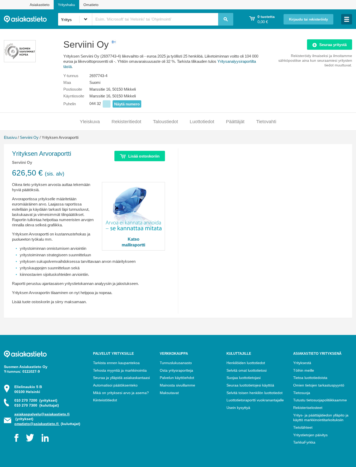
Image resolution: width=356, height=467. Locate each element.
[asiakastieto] (31, 19)
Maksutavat (169, 393)
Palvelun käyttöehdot (177, 378)
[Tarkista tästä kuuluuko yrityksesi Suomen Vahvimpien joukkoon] (20, 61)
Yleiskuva (90, 121)
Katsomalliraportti (133, 242)
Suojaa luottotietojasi (243, 378)
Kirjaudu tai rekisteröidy (308, 19)
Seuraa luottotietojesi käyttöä (250, 385)
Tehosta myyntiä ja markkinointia (120, 370)
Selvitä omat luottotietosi (246, 370)
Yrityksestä (302, 363)
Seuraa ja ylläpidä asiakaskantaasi (121, 378)
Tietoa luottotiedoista (310, 378)
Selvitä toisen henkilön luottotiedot (254, 393)
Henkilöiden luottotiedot (245, 363)
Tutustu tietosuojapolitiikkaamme (320, 400)
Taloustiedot (165, 121)
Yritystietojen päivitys (310, 435)
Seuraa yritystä (333, 44)
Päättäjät (235, 121)
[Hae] (225, 19)
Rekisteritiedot (126, 121)
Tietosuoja (301, 393)
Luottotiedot (202, 121)
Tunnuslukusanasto (176, 363)
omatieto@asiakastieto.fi (37, 424)
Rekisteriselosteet (307, 408)
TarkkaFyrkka (304, 442)
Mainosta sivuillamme (177, 385)
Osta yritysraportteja (176, 370)
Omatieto (91, 5)
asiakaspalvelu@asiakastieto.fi (42, 414)
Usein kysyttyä (238, 408)
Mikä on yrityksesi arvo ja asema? (121, 393)
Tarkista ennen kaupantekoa (116, 363)
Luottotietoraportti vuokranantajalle (255, 400)
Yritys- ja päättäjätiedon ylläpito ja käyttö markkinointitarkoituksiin (320, 417)
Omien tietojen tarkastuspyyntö (318, 385)
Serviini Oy (29, 137)
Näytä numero (127, 104)
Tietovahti (266, 121)
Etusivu (10, 137)
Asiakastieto (40, 5)
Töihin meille (303, 370)
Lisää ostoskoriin (143, 156)
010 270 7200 (35, 400)
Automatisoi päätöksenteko (115, 385)
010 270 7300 (36, 405)
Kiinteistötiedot (105, 400)
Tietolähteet (302, 427)
